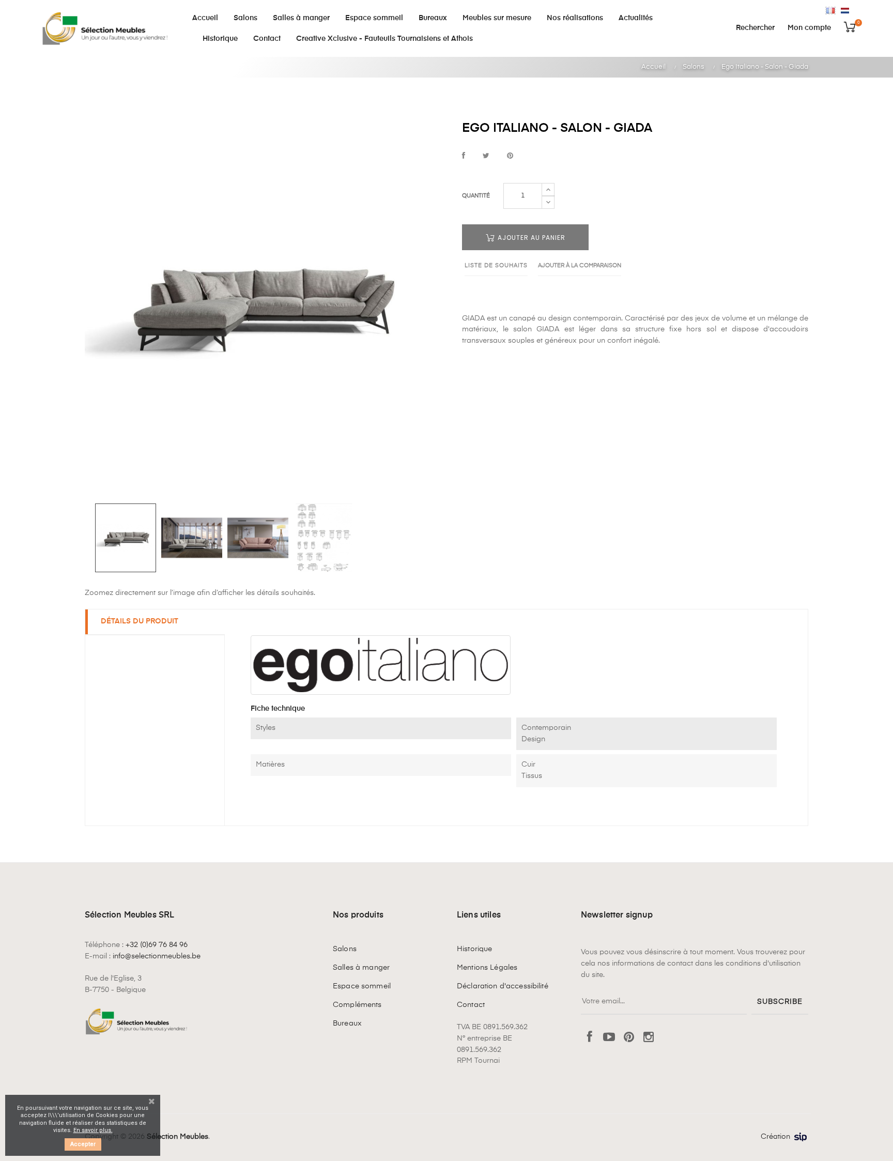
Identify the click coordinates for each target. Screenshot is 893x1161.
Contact (471, 1005)
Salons (345, 949)
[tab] (155, 622)
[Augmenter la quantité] (548, 189)
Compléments (357, 1005)
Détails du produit (139, 621)
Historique (474, 949)
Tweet (486, 156)
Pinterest (510, 156)
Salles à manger (361, 967)
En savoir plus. (93, 1130)
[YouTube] (609, 1038)
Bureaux (347, 1023)
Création (775, 1136)
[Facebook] (589, 1038)
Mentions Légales (487, 967)
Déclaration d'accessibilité (502, 986)
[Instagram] (648, 1038)
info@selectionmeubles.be (157, 956)
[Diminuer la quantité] (548, 202)
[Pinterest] (629, 1038)
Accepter (83, 1144)
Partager (463, 156)
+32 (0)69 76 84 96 (157, 945)
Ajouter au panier (530, 237)
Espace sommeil (362, 986)
